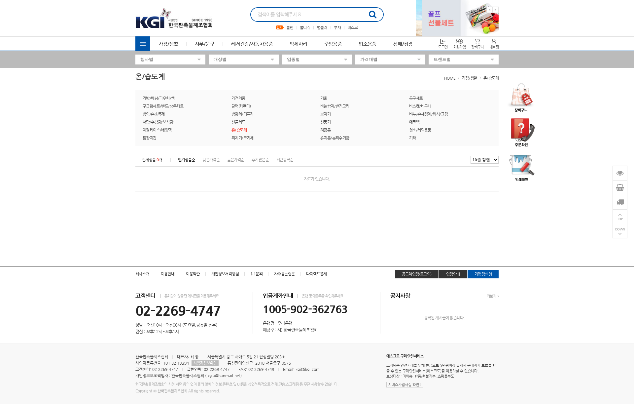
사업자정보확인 (205, 363)
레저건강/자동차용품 (252, 44)
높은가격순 (235, 159)
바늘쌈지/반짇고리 (334, 106)
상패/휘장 (403, 44)
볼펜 (289, 27)
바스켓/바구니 (420, 106)
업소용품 (367, 44)
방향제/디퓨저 (242, 114)
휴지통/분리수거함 (334, 138)
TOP (620, 219)
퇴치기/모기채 (242, 138)
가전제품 (238, 98)
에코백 (414, 122)
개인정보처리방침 (225, 273)
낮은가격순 (211, 159)
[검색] (372, 14)
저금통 (325, 130)
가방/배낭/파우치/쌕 (158, 98)
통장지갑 (150, 138)
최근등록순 (285, 159)
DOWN (620, 229)
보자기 (325, 114)
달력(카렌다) (241, 106)
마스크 (353, 27)
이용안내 (168, 273)
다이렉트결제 (316, 273)
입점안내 (453, 274)
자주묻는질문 (284, 273)
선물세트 (238, 122)
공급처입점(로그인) (417, 274)
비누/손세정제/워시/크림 (428, 114)
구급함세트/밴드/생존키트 (163, 106)
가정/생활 (168, 44)
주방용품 (333, 44)
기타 (412, 138)
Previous (489, 10)
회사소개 (142, 273)
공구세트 (416, 98)
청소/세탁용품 (420, 130)
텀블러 (322, 27)
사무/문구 (204, 44)
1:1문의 (256, 273)
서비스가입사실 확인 (404, 385)
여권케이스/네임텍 (157, 130)
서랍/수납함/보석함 (158, 122)
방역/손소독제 (154, 114)
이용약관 (193, 273)
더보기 (492, 296)
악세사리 (298, 44)
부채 (337, 27)
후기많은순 (260, 159)
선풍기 (325, 122)
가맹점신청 (483, 274)
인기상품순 (186, 159)
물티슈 (305, 27)
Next (495, 10)
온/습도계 (491, 78)
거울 (323, 98)
